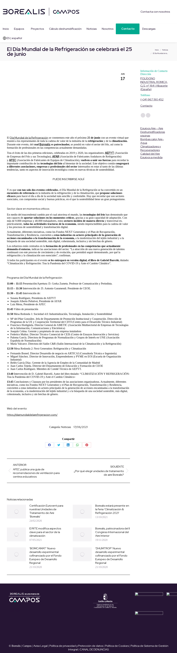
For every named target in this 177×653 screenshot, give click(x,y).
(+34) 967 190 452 (152, 99)
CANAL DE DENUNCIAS (94, 649)
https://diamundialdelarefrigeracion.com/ (32, 415)
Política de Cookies (117, 646)
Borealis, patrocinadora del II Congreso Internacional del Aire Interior (112, 532)
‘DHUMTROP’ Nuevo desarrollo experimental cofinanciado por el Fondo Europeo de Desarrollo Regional (111, 556)
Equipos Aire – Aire (151, 128)
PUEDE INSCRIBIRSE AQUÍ (68, 179)
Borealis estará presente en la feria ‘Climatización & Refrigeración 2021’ (112, 509)
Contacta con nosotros (155, 11)
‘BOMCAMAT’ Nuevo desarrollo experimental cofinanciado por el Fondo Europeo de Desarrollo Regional (45, 556)
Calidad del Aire (150, 154)
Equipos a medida (151, 157)
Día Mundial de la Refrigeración (29, 137)
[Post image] (16, 512)
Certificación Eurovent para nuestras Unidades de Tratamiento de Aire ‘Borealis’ (46, 511)
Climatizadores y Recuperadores (150, 148)
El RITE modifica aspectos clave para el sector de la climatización (45, 532)
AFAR (55, 156)
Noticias (66, 427)
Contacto (146, 106)
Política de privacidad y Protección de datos (76, 646)
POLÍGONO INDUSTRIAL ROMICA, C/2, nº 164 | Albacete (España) (154, 84)
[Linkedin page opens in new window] (17, 610)
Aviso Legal (40, 646)
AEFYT (109, 153)
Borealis (44, 144)
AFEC (12, 160)
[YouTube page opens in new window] (12, 610)
